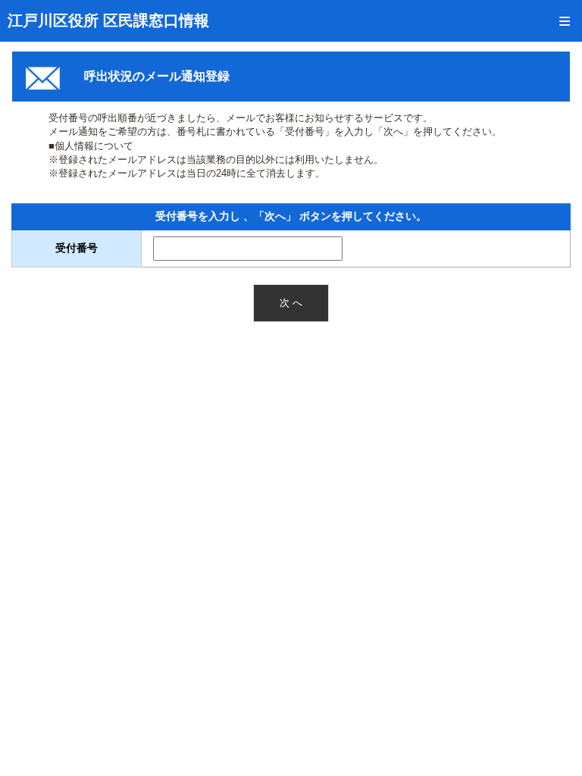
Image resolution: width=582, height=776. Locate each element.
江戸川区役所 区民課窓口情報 (108, 20)
